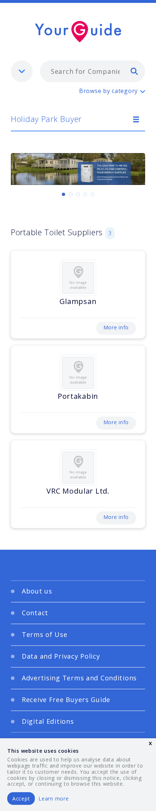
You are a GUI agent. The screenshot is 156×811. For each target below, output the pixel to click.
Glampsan (78, 301)
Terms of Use (44, 634)
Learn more (53, 798)
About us (37, 591)
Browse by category (108, 91)
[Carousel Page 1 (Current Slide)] (63, 194)
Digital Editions (48, 721)
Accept (21, 798)
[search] (134, 71)
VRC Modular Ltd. (78, 491)
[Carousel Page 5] (92, 194)
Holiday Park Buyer (46, 118)
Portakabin (78, 396)
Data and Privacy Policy (61, 656)
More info (116, 327)
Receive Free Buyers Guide (66, 699)
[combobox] (92, 71)
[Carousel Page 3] (78, 194)
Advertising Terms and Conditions (79, 677)
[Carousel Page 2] (71, 194)
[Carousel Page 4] (85, 194)
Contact (35, 612)
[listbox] (22, 71)
